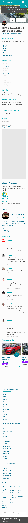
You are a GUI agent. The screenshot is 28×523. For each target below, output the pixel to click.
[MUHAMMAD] (3, 279)
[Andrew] (3, 304)
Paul (19, 34)
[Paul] (5, 215)
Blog (11, 502)
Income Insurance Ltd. (20, 496)
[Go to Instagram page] (7, 483)
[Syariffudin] (3, 255)
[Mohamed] (3, 320)
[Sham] (3, 292)
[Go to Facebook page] (2, 483)
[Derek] (3, 268)
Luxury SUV (11, 34)
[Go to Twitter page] (5, 483)
